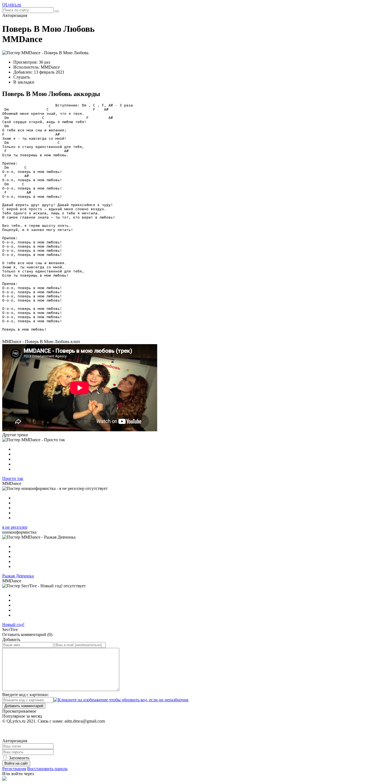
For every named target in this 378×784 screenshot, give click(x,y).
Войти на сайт (16, 763)
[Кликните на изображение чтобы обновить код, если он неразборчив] (120, 699)
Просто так (12, 478)
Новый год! (13, 624)
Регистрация (14, 768)
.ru (11, 4)
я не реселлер (14, 527)
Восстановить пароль (47, 768)
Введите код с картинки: (25, 694)
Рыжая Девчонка (18, 575)
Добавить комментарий (23, 706)
